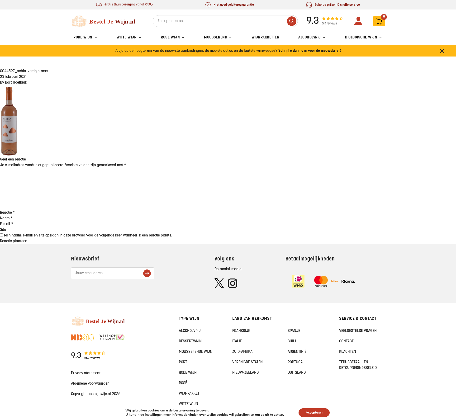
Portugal (296, 362)
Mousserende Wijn (195, 352)
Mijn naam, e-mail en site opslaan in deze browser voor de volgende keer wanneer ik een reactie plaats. (88, 235)
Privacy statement (85, 373)
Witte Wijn (127, 37)
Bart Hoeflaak (16, 83)
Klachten (347, 352)
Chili (292, 341)
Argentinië (297, 352)
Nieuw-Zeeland (245, 373)
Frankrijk (241, 331)
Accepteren (314, 412)
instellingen (153, 415)
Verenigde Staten (247, 362)
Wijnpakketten (266, 37)
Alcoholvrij (309, 37)
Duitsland (297, 373)
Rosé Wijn (170, 37)
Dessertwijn (190, 341)
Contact (346, 341)
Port (183, 362)
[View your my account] (358, 21)
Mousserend (215, 37)
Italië (237, 341)
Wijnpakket (189, 394)
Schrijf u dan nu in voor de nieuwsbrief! (309, 51)
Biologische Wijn (361, 37)
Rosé (183, 383)
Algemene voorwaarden (90, 384)
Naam (6, 218)
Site (3, 230)
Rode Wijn (82, 37)
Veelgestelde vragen (358, 331)
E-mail (6, 224)
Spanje (294, 331)
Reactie (7, 213)
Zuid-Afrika (242, 352)
